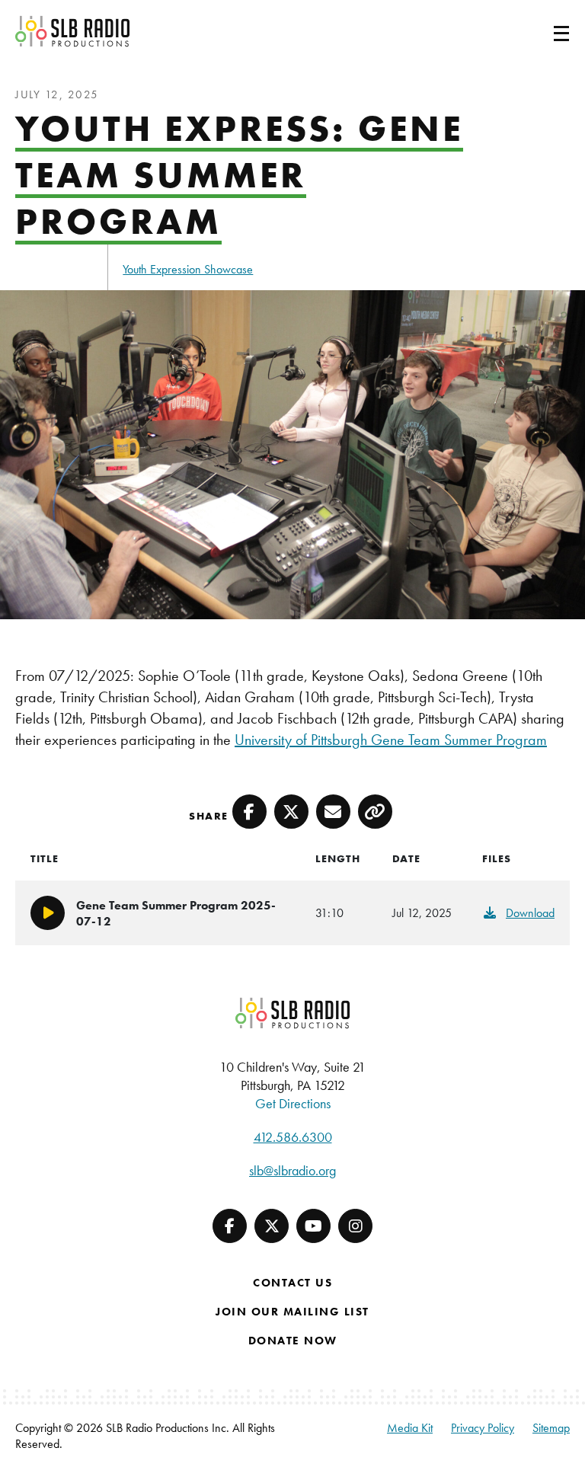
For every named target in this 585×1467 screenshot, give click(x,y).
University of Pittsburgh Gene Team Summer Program (391, 739)
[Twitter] (271, 1226)
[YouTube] (313, 1226)
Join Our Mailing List (292, 1311)
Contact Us (292, 1282)
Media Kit (410, 1428)
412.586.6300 (293, 1137)
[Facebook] (230, 1226)
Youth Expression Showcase (188, 269)
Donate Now (292, 1340)
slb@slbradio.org (292, 1170)
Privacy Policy (482, 1428)
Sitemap (551, 1428)
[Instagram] (355, 1226)
